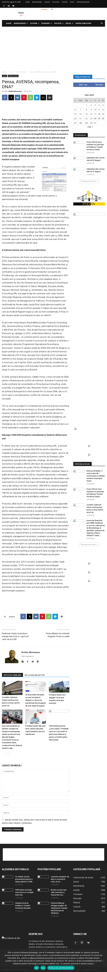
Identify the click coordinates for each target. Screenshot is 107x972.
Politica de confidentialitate (61, 968)
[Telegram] (37, 97)
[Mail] (33, 661)
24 (95, 118)
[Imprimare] (49, 97)
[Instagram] (9, 6)
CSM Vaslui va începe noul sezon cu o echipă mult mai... (24, 892)
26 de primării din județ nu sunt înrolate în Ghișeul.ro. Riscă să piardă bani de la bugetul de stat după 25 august (35, 700)
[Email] (43, 97)
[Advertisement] (53, 47)
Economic (55, 2)
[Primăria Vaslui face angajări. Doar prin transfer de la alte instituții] (59, 686)
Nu (43, 968)
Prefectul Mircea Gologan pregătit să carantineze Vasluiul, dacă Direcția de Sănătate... (59, 908)
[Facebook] (4, 6)
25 (99, 118)
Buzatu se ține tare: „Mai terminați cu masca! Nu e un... (59, 892)
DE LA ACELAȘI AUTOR (35, 675)
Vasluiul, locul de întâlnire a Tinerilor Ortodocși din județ (23, 905)
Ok (36, 968)
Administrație (37, 2)
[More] (62, 616)
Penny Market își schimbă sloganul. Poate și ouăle (57, 635)
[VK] (17, 97)
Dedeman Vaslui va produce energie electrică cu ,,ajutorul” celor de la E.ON (15, 636)
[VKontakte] (13, 6)
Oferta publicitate (83, 2)
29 (86, 123)
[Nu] (103, 960)
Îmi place (99, 85)
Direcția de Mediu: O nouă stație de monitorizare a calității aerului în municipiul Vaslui (96, 476)
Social (72, 2)
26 (103, 118)
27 (75, 123)
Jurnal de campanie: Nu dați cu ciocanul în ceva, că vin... (60, 879)
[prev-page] (3, 753)
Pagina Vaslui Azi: (83, 77)
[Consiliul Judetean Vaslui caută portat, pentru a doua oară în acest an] (12, 688)
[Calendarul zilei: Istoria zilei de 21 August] (78, 172)
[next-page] (8, 753)
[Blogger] (23, 661)
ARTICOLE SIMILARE (12, 675)
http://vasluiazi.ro (27, 656)
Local (11, 72)
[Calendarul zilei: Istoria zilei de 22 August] (78, 160)
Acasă (27, 2)
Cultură (47, 2)
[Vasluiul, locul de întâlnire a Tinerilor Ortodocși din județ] (7, 906)
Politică (64, 2)
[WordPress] (38, 661)
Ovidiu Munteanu (15, 91)
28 (80, 123)
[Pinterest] (24, 97)
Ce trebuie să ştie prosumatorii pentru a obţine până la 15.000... (24, 879)
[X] (11, 97)
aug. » (90, 126)
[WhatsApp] (30, 97)
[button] (101, 23)
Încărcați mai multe (88, 181)
